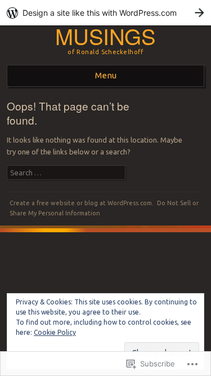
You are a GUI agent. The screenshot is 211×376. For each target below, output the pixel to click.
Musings (105, 35)
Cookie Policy (55, 332)
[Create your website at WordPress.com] (105, 12)
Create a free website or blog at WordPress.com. (82, 203)
